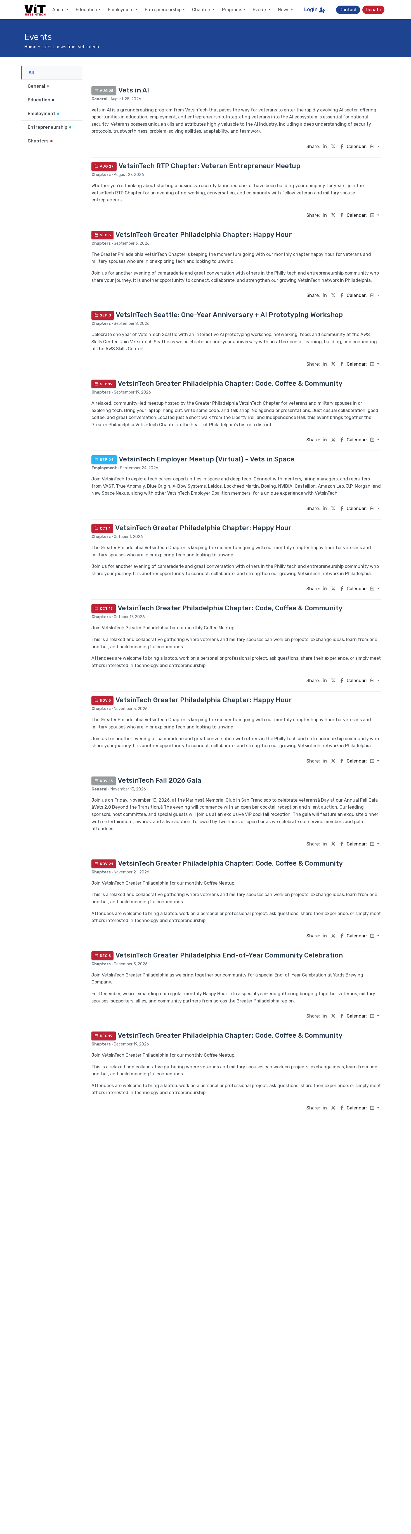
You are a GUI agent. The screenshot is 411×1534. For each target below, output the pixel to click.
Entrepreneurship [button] (163, 9)
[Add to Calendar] (374, 146)
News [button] (283, 9)
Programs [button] (232, 9)
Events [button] (260, 9)
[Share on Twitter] (333, 147)
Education (39, 100)
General (37, 86)
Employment (42, 113)
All (32, 72)
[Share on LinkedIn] (325, 147)
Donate (373, 9)
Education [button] (86, 9)
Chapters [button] (201, 9)
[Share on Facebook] (342, 147)
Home (30, 46)
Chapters (39, 141)
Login (311, 9)
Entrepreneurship (48, 127)
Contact (348, 9)
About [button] (58, 9)
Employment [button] (121, 9)
